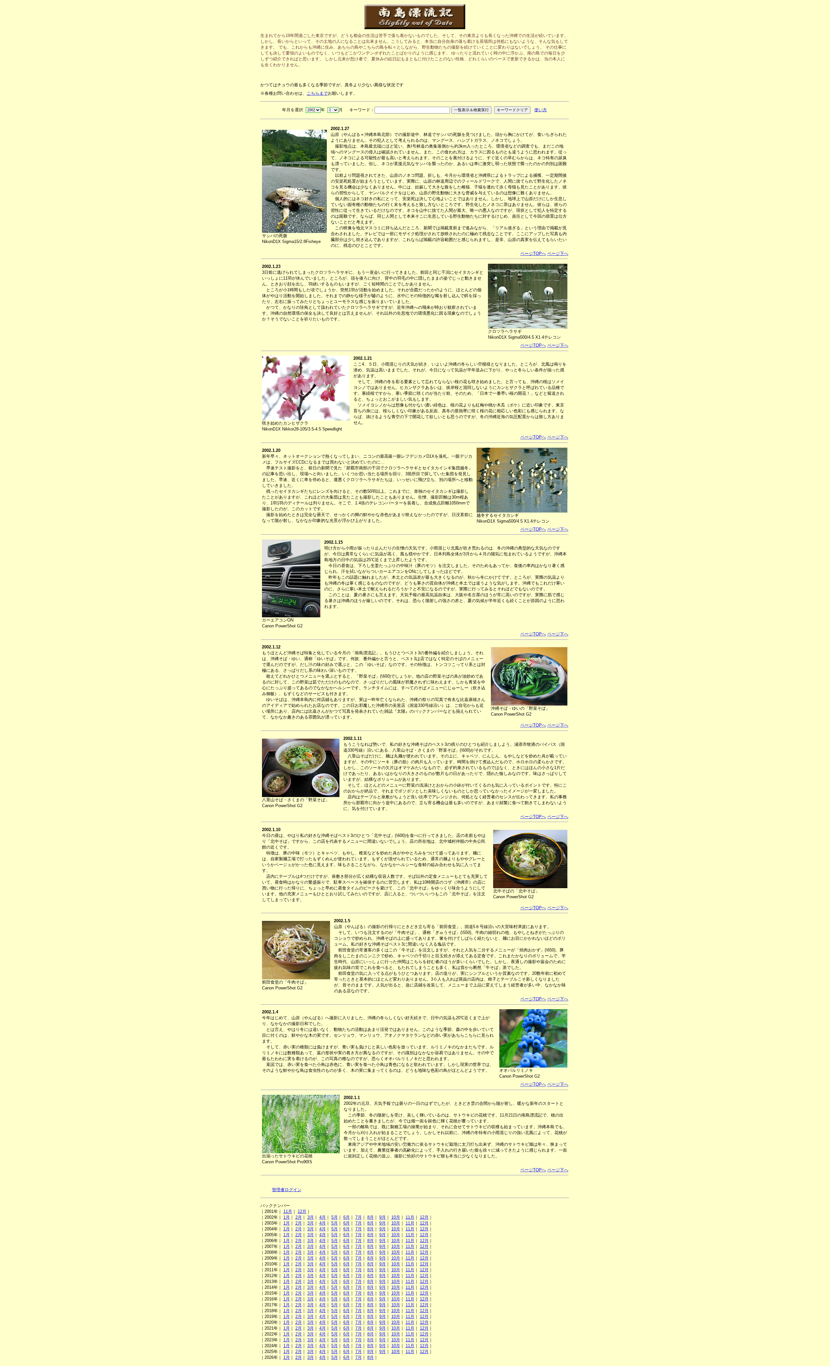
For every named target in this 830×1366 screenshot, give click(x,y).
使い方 (540, 109)
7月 (358, 1217)
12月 (302, 1211)
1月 (286, 1217)
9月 (382, 1217)
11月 (287, 1211)
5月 (334, 1217)
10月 (395, 1217)
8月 (370, 1217)
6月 (346, 1217)
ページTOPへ (533, 253)
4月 (322, 1217)
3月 (310, 1217)
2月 (298, 1217)
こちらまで (317, 93)
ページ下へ (557, 253)
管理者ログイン (287, 1189)
